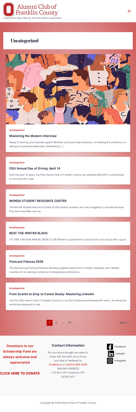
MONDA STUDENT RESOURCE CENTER (38, 201)
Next (124, 322)
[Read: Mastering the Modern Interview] (68, 89)
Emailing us (55, 364)
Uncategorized (16, 130)
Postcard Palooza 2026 (26, 261)
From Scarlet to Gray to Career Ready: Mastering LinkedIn (51, 294)
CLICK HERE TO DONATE (20, 373)
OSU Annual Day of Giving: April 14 (34, 168)
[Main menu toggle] (129, 11)
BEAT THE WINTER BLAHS (28, 233)
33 (69, 322)
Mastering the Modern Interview (33, 136)
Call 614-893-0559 (76, 364)
